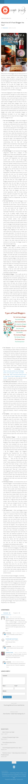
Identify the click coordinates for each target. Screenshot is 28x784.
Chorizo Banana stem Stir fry (9, 742)
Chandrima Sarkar (9, 652)
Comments (6, 613)
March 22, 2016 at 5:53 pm (18, 661)
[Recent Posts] (17, 722)
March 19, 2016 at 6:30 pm (15, 617)
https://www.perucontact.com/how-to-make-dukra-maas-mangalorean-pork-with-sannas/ (15, 376)
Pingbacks (16, 613)
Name (4, 685)
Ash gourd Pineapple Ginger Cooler (10, 737)
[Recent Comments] (4, 722)
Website (4, 691)
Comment (5, 675)
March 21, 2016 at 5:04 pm (18, 632)
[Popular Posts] (11, 722)
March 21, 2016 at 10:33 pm (20, 652)
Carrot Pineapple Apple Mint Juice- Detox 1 (12, 747)
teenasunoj (5, 28)
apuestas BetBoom (4, 771)
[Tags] (23, 722)
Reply (7, 630)
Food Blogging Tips (6, 18)
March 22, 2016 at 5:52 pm (18, 646)
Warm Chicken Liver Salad (8, 732)
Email (16, 685)
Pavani (7, 617)
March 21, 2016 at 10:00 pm (12, 640)
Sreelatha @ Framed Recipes (12, 639)
